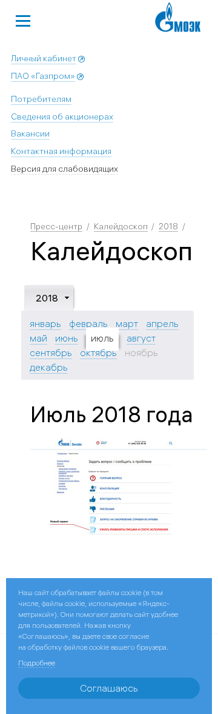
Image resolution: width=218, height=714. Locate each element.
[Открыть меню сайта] (23, 19)
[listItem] (118, 488)
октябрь (98, 352)
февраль (88, 323)
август (141, 338)
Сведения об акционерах (62, 116)
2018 (168, 226)
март (127, 323)
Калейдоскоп (121, 226)
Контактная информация (61, 151)
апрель (162, 323)
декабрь (49, 367)
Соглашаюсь (109, 688)
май (38, 338)
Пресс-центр (56, 226)
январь (45, 323)
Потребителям (41, 98)
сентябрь (51, 352)
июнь (66, 338)
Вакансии (30, 133)
